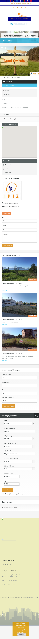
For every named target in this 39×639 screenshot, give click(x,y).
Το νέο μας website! (9, 564)
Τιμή (5, 481)
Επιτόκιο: (4, 390)
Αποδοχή (21, 634)
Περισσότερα (21, 632)
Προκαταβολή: (6, 382)
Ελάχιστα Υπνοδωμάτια (11, 458)
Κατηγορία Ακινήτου (10, 443)
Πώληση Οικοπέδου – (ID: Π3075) (12, 353)
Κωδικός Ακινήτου (9, 428)
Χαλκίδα (10, 40)
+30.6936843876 (14, 206)
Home (3, 40)
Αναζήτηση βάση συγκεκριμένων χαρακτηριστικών (17, 494)
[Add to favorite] (2, 48)
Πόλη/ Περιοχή (8, 436)
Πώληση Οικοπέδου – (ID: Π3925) (12, 319)
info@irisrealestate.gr (24, 3)
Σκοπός (6, 420)
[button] (21, 142)
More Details (8, 288)
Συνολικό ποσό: (6, 374)
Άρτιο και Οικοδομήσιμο (11, 119)
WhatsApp (8, 172)
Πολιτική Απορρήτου (14, 597)
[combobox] (19, 423)
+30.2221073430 (21, 24)
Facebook (8, 165)
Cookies (23, 597)
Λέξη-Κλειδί (7, 451)
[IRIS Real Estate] (19, 14)
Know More (7, 213)
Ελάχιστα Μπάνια (9, 466)
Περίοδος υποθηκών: (8, 397)
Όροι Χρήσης (3, 597)
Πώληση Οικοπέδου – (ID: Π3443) (12, 283)
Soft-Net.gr (23, 600)
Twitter (7, 169)
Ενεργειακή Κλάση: (9, 473)
